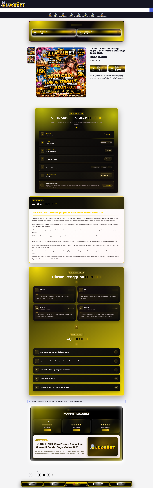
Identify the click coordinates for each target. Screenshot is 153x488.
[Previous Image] (37, 72)
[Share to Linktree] (39, 475)
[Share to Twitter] (31, 475)
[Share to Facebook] (35, 475)
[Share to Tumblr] (53, 475)
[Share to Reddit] (48, 475)
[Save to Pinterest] (44, 475)
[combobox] (75, 10)
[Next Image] (84, 72)
